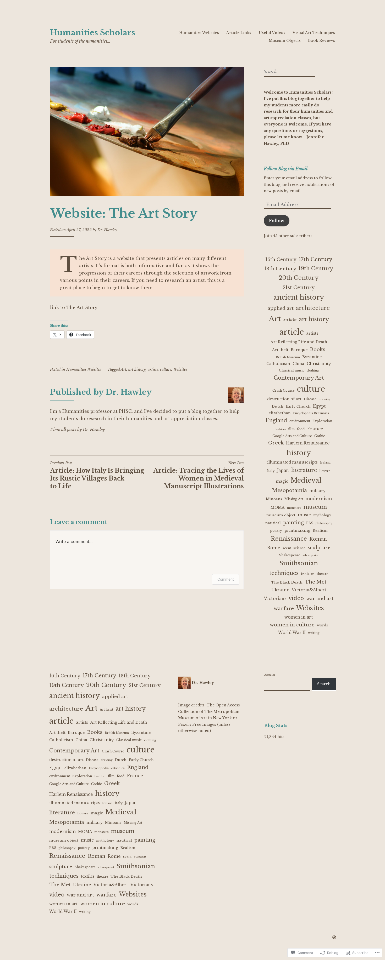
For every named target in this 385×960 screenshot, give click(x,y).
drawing (325, 399)
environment (299, 421)
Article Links (238, 32)
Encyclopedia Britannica (311, 413)
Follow (276, 220)
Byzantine (312, 357)
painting (293, 522)
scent (287, 548)
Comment (225, 579)
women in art (298, 617)
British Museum (288, 357)
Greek (276, 443)
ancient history (298, 297)
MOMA (278, 507)
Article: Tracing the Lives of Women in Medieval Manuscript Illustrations (198, 475)
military (317, 490)
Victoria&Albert (309, 589)
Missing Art (293, 499)
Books (317, 349)
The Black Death (286, 582)
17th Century (315, 259)
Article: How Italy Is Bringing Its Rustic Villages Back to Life (97, 475)
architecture (313, 308)
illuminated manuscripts (292, 462)
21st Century (299, 287)
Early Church (298, 406)
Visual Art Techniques (314, 32)
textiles (308, 573)
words (322, 625)
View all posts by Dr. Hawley (77, 429)
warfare (284, 608)
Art (123, 369)
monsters (294, 508)
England (276, 420)
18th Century (280, 269)
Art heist (289, 320)
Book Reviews (321, 40)
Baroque (299, 349)
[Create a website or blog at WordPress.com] (334, 937)
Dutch (277, 406)
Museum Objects (285, 40)
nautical (273, 523)
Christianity (319, 363)
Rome (273, 547)
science (299, 548)
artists (153, 369)
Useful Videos (272, 32)
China (298, 363)
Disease (310, 399)
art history (137, 369)
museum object (280, 515)
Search (269, 674)
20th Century (299, 277)
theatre (322, 574)
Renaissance (289, 538)
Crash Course (283, 390)
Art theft (280, 349)
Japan (283, 470)
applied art (281, 308)
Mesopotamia (289, 490)
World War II (292, 632)
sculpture (319, 548)
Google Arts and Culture (292, 436)
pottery (276, 531)
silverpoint (310, 555)
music (304, 514)
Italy (271, 471)
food (301, 429)
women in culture (292, 625)
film (291, 429)
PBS (309, 523)
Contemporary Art (299, 378)
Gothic (319, 436)
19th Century (316, 268)
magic (282, 481)
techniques (284, 573)
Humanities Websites (199, 32)
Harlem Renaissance (307, 443)
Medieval (306, 480)
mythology (322, 515)
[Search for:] (289, 72)
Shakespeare (289, 555)
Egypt (319, 406)
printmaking (297, 530)
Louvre (324, 471)
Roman (318, 539)
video (296, 598)
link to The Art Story (73, 307)
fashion (280, 429)
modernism (318, 498)
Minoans (274, 499)
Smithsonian (298, 563)
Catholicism (278, 363)
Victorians (275, 598)
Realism (320, 530)
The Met (315, 582)
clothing (313, 370)
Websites (180, 369)
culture (165, 369)
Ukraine (280, 589)
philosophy (324, 523)
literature (304, 470)
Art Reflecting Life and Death (299, 342)
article (291, 332)
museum (315, 507)
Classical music (291, 370)
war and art (319, 598)
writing (314, 633)
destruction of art (284, 399)
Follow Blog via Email (285, 168)
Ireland (325, 462)
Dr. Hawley (107, 229)
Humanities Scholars (92, 32)
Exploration (322, 421)
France (315, 429)
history (299, 453)
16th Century (280, 259)
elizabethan (280, 413)
